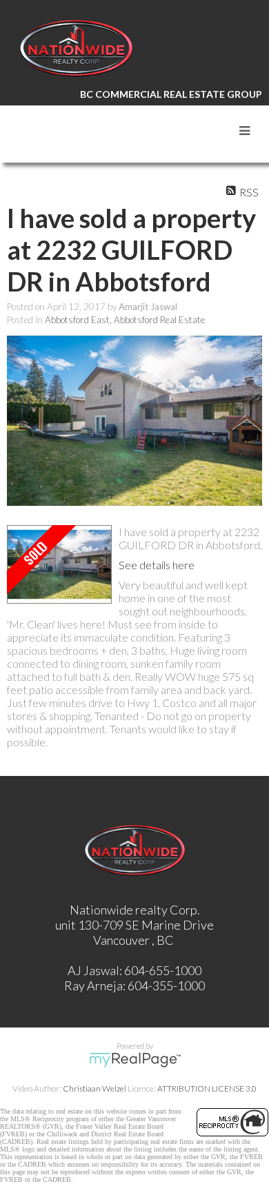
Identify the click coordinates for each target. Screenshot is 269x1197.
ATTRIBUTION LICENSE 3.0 (207, 1088)
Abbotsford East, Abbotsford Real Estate (125, 319)
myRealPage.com (134, 1060)
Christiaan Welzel (94, 1088)
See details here (157, 564)
